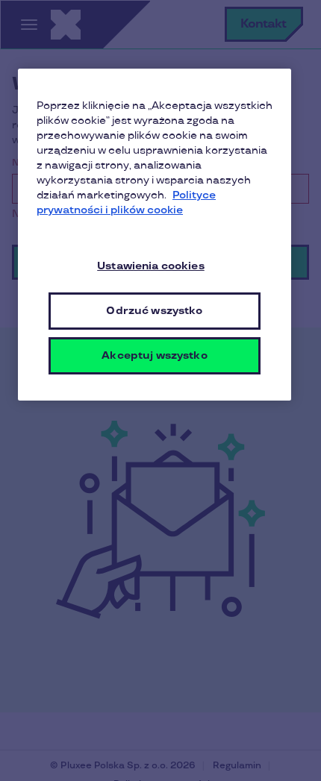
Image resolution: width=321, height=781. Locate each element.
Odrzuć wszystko (154, 310)
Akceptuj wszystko (154, 355)
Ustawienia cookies (151, 266)
